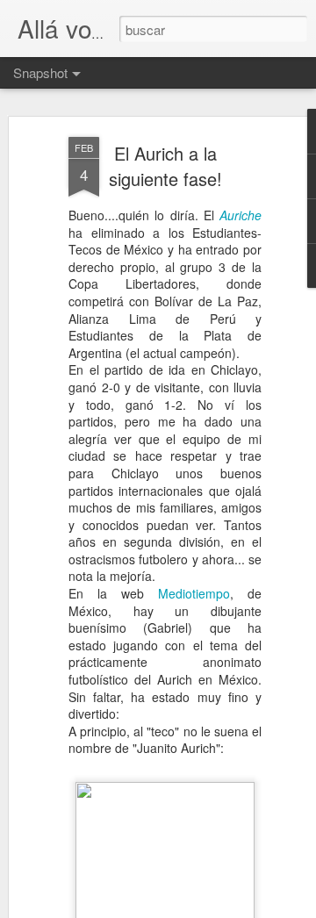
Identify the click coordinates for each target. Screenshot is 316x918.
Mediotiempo (194, 593)
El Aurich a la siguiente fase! (165, 165)
